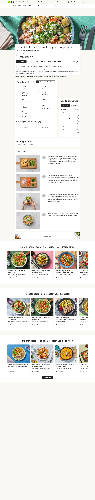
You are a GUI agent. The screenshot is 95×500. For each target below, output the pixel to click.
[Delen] (77, 61)
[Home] (14, 6)
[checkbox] (16, 53)
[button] (73, 2)
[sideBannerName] (69, 87)
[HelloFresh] (11, 2)
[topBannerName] (47, 12)
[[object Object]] (74, 61)
